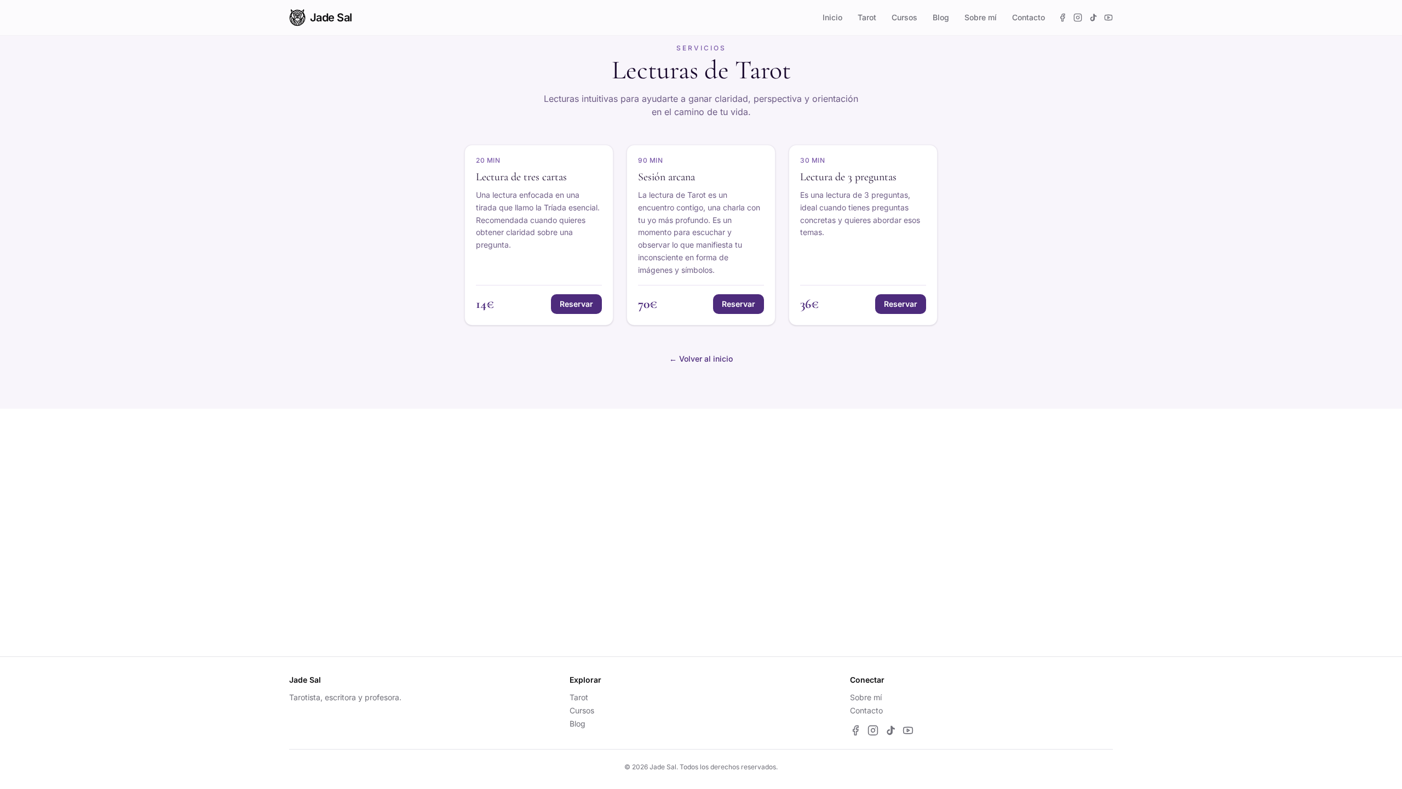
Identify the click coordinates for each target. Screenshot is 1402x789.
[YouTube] (1108, 17)
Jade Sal (331, 17)
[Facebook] (1062, 17)
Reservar (576, 303)
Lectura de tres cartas (521, 177)
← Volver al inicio (701, 358)
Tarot (867, 17)
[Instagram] (1077, 17)
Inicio (832, 17)
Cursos (904, 17)
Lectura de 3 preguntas (848, 177)
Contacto (1028, 17)
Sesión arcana (666, 177)
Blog (941, 17)
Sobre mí (980, 17)
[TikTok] (1093, 17)
